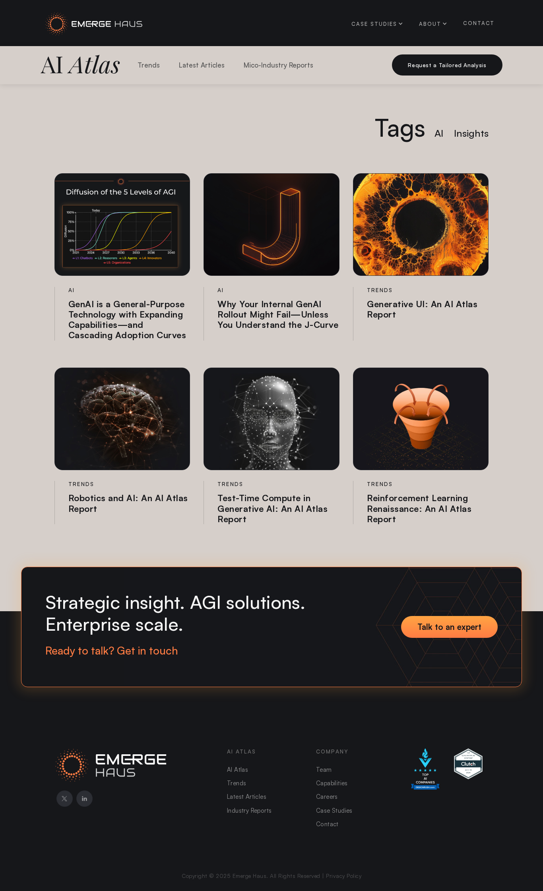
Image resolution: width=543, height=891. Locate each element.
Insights (471, 133)
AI (438, 133)
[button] (374, 24)
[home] (94, 23)
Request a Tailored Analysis (447, 65)
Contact (479, 23)
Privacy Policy (343, 875)
